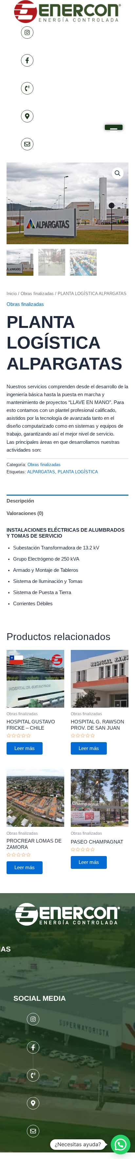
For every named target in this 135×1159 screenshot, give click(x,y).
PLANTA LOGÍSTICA (78, 471)
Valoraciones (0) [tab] (25, 513)
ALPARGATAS (41, 471)
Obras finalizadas (37, 293)
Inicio (12, 293)
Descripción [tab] (20, 501)
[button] (118, 173)
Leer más (24, 748)
